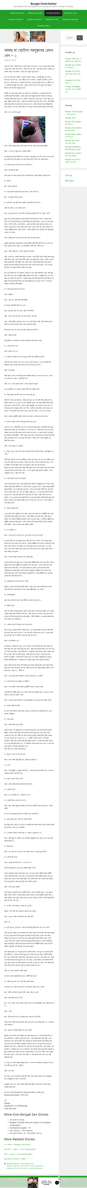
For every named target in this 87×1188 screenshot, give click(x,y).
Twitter (15, 1106)
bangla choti (70, 118)
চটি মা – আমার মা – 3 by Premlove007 (18, 1154)
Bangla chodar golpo (70, 19)
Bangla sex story (70, 13)
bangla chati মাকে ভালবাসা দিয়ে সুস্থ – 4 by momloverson (25, 1168)
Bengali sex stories (16, 19)
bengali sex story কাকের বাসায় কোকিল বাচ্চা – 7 (73, 74)
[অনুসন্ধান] (80, 37)
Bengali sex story (52, 19)
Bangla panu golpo (35, 13)
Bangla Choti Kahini (43, 3)
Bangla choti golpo (17, 13)
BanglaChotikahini (53, 13)
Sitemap (68, 175)
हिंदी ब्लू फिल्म (69, 181)
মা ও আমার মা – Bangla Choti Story (17, 1144)
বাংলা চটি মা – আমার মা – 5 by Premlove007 (20, 1149)
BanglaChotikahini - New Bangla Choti (20, 1164)
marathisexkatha (43, 26)
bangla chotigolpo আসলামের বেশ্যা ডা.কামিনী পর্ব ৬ (73, 89)
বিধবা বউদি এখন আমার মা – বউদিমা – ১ (16, 1159)
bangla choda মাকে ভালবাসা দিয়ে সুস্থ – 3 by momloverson (25, 1166)
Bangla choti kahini (34, 19)
